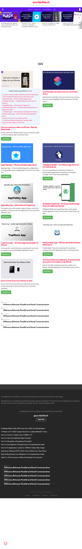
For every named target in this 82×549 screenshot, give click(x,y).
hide (30, 91)
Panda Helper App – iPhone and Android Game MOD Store (61, 243)
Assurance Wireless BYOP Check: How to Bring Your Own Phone (23, 451)
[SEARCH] (54, 9)
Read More (6, 139)
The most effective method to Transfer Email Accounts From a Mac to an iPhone (61, 261)
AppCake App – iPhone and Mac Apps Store (16, 99)
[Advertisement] (41, 45)
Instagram (35, 495)
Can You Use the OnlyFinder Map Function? (16, 438)
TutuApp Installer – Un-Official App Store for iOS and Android (61, 166)
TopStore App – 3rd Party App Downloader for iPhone (19, 112)
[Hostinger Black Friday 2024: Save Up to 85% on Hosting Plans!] (10, 17)
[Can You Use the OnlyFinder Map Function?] (72, 17)
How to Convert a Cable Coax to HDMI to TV (16, 435)
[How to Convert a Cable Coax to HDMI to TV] (51, 17)
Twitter (27, 495)
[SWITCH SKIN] (79, 9)
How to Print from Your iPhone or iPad (14, 118)
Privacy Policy (46, 9)
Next (81, 20)
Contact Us (37, 9)
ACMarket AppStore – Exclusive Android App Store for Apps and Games (61, 205)
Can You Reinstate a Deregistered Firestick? (16, 441)
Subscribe (41, 419)
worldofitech (41, 2)
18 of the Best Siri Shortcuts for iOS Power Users (18, 97)
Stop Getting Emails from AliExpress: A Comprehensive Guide (22, 454)
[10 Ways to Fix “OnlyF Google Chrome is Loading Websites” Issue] (30, 17)
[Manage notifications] (5, 543)
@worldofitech (41, 416)
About (30, 9)
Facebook (53, 495)
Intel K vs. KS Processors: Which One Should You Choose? (21, 457)
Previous (1, 20)
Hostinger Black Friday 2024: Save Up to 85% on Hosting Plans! (9, 25)
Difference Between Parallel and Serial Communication (26, 305)
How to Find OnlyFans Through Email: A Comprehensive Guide (22, 445)
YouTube (45, 495)
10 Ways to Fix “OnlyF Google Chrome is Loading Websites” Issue (30, 25)
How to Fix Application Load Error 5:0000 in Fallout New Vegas (23, 448)
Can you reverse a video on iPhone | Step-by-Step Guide (20, 94)
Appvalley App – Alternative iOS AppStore (16, 105)
